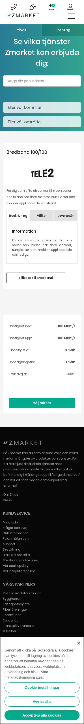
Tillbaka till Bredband (36, 278)
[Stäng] (79, 643)
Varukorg (53, 5)
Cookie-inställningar (41, 687)
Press (7, 500)
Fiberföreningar (15, 609)
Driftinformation (15, 533)
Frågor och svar (15, 527)
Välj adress (42, 403)
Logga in (70, 6)
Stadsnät (10, 620)
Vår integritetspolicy (19, 571)
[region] (42, 680)
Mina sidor (11, 522)
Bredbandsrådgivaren (20, 560)
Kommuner (12, 615)
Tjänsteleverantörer (18, 626)
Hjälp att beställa (16, 555)
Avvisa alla (42, 701)
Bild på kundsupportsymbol (13, 6)
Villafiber (9, 631)
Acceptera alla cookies (42, 715)
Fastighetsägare (16, 604)
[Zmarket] (23, 16)
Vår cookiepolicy (15, 565)
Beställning (11, 549)
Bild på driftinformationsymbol (32, 6)
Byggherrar (12, 598)
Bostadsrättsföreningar (22, 593)
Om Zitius (10, 494)
